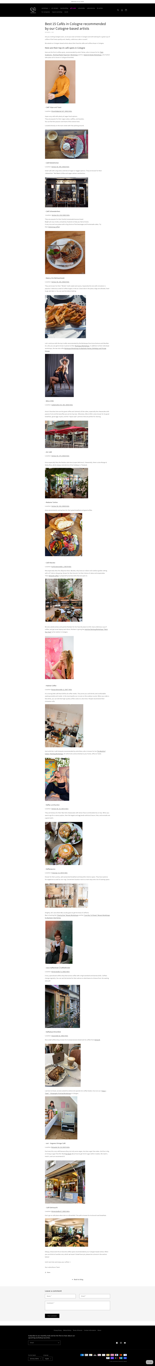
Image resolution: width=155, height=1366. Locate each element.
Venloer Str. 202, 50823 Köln (60, 282)
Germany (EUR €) (34, 1358)
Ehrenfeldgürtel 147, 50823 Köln (61, 111)
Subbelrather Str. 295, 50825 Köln (62, 405)
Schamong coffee (54, 227)
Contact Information (90, 1330)
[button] (45, 8)
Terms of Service (77, 1330)
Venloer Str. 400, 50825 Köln (60, 167)
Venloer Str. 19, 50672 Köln (59, 809)
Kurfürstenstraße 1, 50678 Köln (61, 567)
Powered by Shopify (122, 1361)
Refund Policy (67, 1330)
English (47, 1358)
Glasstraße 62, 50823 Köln (59, 1036)
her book (68, 1154)
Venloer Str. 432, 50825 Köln (60, 506)
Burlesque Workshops (82, 346)
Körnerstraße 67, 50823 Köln (60, 1211)
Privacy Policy (58, 1330)
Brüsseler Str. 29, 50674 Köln (60, 1147)
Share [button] (48, 1272)
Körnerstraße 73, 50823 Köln (60, 972)
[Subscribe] (58, 1343)
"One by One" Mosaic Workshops (67, 915)
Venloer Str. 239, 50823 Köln (61, 215)
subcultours (115, 1361)
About (99, 1330)
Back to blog (78, 1279)
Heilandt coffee (54, 576)
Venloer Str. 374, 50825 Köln (60, 456)
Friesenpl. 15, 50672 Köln (59, 873)
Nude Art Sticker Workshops (93, 55)
